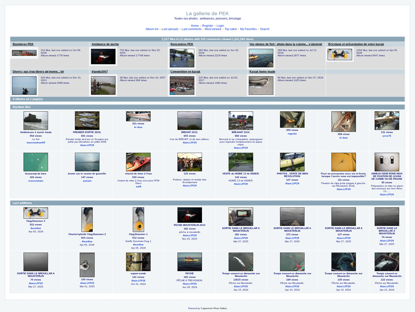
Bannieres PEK (23, 44)
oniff (138, 186)
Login (220, 25)
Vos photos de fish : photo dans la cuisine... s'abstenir (286, 44)
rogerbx (292, 133)
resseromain (35, 180)
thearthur (36, 228)
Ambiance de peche (105, 44)
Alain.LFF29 (87, 145)
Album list (152, 29)
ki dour (138, 127)
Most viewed (213, 29)
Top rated (231, 29)
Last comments (191, 29)
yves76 (387, 135)
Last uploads (170, 29)
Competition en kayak (185, 71)
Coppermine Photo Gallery (214, 308)
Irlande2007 (100, 71)
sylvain (87, 180)
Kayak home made (262, 71)
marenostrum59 (36, 142)
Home (195, 25)
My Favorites (248, 29)
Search (264, 29)
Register (207, 25)
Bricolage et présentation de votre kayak (356, 44)
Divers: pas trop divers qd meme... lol (38, 71)
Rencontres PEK (182, 44)
